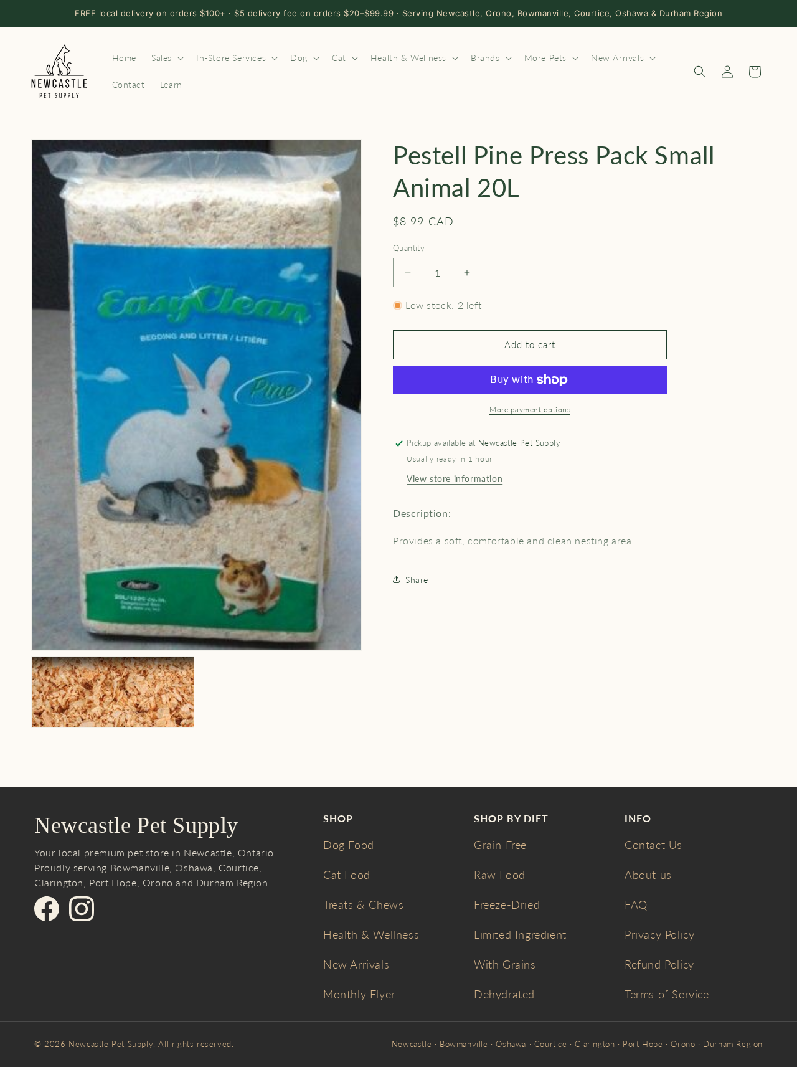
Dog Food (348, 844)
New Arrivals (356, 964)
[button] (166, 58)
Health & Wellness (371, 934)
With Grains (505, 964)
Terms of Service (667, 994)
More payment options (529, 409)
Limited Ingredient (520, 934)
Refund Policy (659, 964)
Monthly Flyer (359, 994)
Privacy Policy (659, 934)
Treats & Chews (363, 904)
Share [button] (416, 579)
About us (648, 874)
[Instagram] (81, 908)
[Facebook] (46, 908)
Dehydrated (504, 994)
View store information (454, 478)
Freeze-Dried (507, 904)
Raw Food (500, 874)
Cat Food (346, 874)
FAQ (636, 904)
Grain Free (500, 844)
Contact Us (653, 844)
